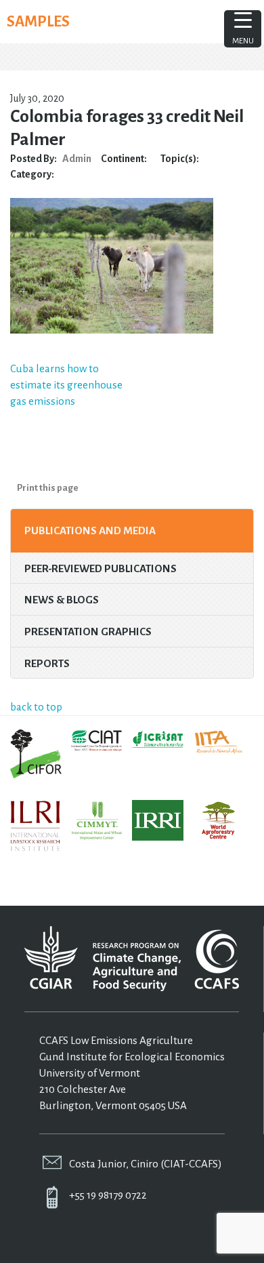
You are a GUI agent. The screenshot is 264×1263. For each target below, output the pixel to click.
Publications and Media (90, 530)
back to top (36, 707)
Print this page (48, 488)
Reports (47, 663)
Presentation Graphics (88, 631)
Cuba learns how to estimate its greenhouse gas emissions (66, 385)
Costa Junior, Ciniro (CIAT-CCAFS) (145, 1163)
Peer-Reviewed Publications (100, 568)
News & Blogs (61, 599)
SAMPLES (38, 22)
